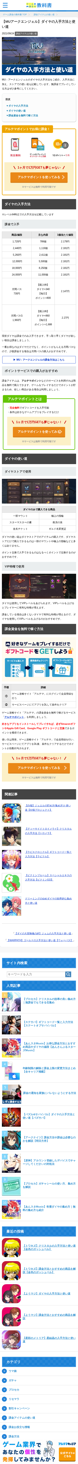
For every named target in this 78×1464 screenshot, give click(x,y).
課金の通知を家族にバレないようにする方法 (49, 1093)
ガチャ (13, 1380)
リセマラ (14, 1399)
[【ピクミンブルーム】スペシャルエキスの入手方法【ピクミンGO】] (11, 883)
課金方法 (14, 1436)
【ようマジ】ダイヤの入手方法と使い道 (46, 1293)
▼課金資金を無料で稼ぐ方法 (22, 115)
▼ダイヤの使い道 (16, 111)
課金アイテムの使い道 (26, 34)
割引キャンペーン (19, 1408)
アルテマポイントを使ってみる (39, 177)
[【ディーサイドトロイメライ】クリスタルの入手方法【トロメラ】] (11, 836)
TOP (17, 15)
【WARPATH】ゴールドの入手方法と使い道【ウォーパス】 (40, 940)
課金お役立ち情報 (19, 1427)
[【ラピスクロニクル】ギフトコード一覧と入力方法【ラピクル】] (11, 859)
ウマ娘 (13, 1371)
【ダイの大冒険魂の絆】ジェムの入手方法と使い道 (43, 933)
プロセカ (14, 1390)
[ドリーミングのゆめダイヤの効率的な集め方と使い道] (11, 906)
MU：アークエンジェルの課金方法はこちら (40, 360)
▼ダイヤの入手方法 (17, 106)
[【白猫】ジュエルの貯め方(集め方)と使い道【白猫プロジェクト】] (11, 813)
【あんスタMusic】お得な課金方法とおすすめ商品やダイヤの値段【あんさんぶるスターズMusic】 (49, 1047)
